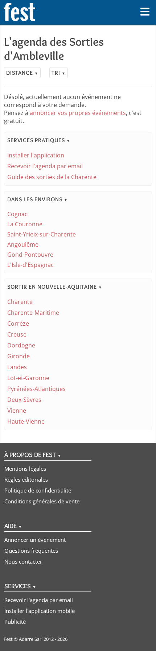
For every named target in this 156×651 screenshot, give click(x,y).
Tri (59, 72)
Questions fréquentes (31, 550)
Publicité (15, 621)
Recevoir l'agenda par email (45, 166)
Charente (20, 302)
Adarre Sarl (30, 639)
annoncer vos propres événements (78, 113)
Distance (22, 72)
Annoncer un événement (35, 539)
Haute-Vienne (26, 421)
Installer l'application (35, 155)
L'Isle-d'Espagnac (30, 265)
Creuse (16, 334)
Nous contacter (23, 561)
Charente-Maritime (33, 313)
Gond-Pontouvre (30, 255)
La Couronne (24, 224)
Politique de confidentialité (37, 490)
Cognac (17, 214)
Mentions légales (25, 468)
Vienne (16, 411)
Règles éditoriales (26, 479)
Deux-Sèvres (24, 400)
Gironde (18, 356)
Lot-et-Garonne (28, 378)
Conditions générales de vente (41, 501)
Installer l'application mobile (39, 610)
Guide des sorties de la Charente (52, 177)
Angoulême (22, 244)
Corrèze (18, 323)
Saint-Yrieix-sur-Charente (41, 234)
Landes (17, 367)
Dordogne (21, 345)
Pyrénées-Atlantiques (36, 389)
